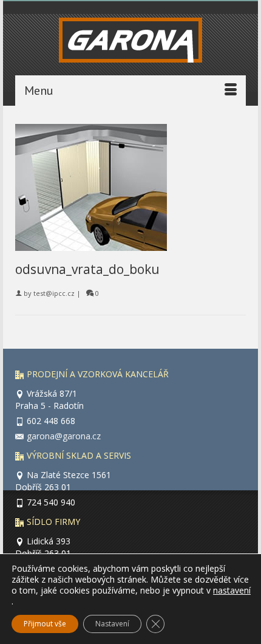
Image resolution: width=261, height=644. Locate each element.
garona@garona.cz (64, 436)
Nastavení (112, 623)
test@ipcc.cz (54, 293)
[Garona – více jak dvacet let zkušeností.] (130, 43)
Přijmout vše (45, 623)
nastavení (232, 590)
